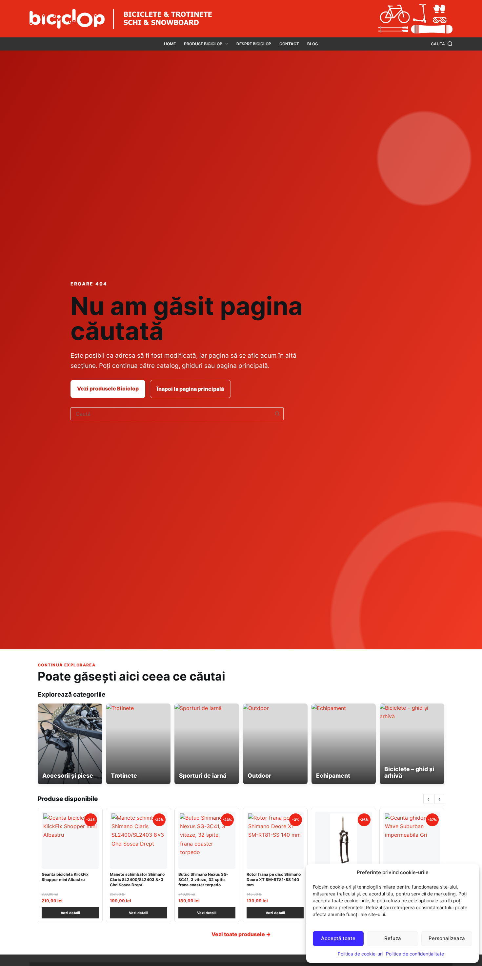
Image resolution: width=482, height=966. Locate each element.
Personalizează (447, 938)
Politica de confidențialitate (415, 953)
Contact (289, 43)
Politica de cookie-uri (360, 953)
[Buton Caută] (277, 414)
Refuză (392, 938)
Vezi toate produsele (241, 934)
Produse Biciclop (203, 43)
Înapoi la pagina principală (190, 389)
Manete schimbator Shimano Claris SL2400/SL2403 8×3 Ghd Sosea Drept (137, 879)
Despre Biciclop (253, 43)
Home (170, 43)
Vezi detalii (70, 913)
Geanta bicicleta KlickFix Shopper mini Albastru (65, 877)
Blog (312, 43)
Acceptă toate (338, 938)
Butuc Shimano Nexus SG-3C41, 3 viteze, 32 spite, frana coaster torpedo (203, 879)
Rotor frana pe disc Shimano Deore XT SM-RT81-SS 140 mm (274, 879)
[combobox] (171, 413)
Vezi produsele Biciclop (108, 388)
